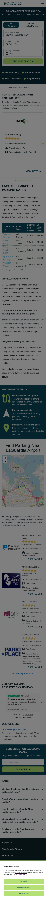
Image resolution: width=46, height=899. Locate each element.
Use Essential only (23, 887)
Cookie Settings (23, 893)
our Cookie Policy (20, 874)
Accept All (23, 881)
